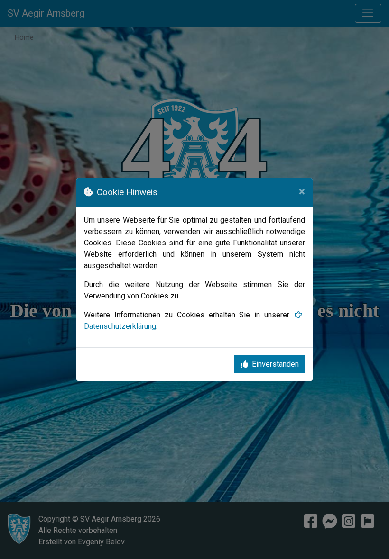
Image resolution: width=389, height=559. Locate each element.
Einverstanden (275, 364)
